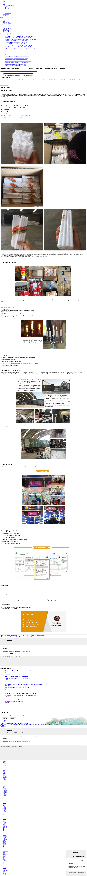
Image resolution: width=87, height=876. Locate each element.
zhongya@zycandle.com (9, 717)
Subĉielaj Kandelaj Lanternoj (52, 724)
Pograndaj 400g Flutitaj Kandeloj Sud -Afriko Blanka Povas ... (17, 43)
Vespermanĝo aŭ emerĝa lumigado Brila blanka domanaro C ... (17, 56)
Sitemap (26, 723)
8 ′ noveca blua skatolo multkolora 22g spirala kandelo (15, 65)
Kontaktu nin (5, 15)
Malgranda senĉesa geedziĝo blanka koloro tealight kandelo (16, 59)
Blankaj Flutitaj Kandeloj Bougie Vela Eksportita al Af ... (19, 687)
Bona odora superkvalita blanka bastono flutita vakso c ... (16, 49)
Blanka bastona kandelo (9, 5)
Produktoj (5, 4)
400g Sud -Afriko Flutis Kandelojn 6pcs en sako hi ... (18, 676)
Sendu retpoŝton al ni (4, 85)
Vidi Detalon (7, 674)
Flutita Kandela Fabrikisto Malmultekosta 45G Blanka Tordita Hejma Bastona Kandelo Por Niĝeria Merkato (24, 635)
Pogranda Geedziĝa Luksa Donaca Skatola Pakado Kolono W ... (17, 40)
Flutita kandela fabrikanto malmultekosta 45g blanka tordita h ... (17, 52)
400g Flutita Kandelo (7, 23)
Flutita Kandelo (8, 6)
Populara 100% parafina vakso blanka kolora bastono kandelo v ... (17, 62)
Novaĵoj (4, 9)
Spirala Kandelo (8, 8)
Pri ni (4, 10)
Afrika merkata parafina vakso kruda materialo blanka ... (19, 682)
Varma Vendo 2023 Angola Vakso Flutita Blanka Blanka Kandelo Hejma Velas (18, 636)
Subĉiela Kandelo (43, 724)
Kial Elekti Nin (8, 13)
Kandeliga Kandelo (14, 724)
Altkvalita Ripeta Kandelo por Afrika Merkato (16, 699)
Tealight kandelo (8, 7)
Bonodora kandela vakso (5, 724)
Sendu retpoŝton (3, 726)
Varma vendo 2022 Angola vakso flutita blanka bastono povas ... (21, 670)
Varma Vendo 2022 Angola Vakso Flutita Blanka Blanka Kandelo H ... (18, 37)
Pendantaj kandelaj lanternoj (23, 724)
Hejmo (4, 3)
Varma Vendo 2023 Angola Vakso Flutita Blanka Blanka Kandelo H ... (18, 46)
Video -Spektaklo (6, 14)
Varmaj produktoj (21, 723)
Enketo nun (2, 709)
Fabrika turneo (8, 11)
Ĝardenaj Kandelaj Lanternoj (34, 724)
